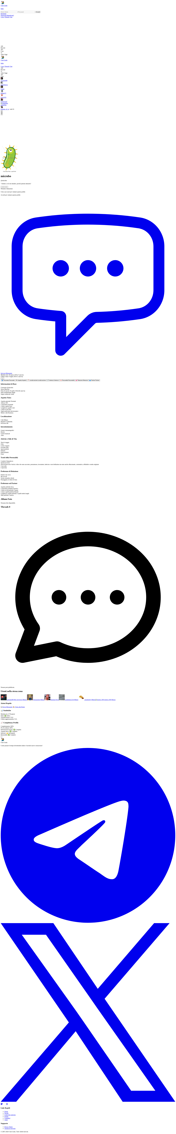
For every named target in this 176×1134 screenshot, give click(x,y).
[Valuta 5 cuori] (7, 187)
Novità (6, 1113)
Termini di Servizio (9, 1128)
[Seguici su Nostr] (4, 1104)
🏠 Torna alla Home (19, 707)
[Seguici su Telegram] (88, 922)
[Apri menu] (1, 737)
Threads (6, 17)
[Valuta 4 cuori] (6, 187)
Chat (11, 17)
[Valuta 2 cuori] (3, 187)
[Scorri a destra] (3, 378)
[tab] (8, 380)
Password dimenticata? (7, 15)
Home (6, 1111)
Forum (6, 1116)
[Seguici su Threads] (7, 1104)
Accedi (38, 12)
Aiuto (6, 1120)
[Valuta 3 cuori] (4, 187)
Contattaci (7, 1118)
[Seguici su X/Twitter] (88, 1101)
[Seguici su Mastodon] (2, 1104)
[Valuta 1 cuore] (1, 187)
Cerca (2, 17)
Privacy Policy (8, 1127)
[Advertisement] (88, 32)
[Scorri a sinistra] (1, 378)
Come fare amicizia (10, 1115)
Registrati (3, 14)
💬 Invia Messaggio (6, 707)
